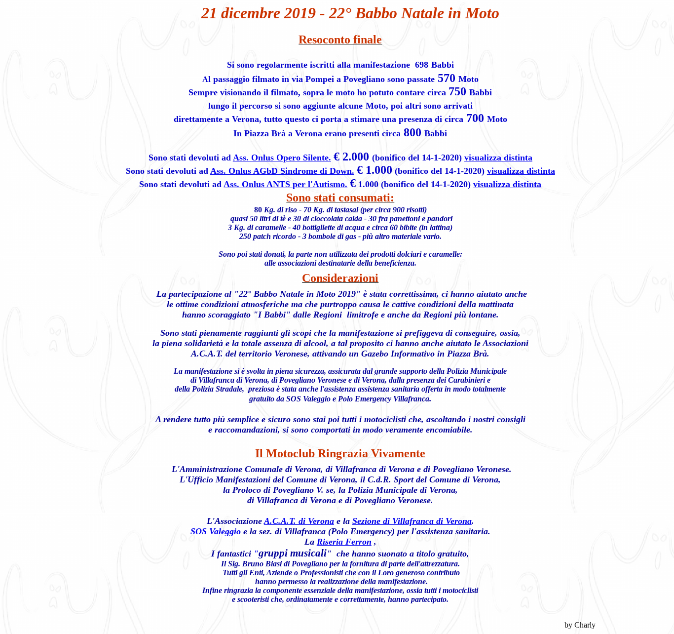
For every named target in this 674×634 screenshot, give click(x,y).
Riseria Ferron (344, 542)
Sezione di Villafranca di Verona (412, 521)
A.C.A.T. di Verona (299, 521)
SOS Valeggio (215, 531)
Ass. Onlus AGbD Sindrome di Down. (282, 171)
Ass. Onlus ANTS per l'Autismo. (285, 184)
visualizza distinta (498, 157)
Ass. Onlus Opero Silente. (282, 157)
